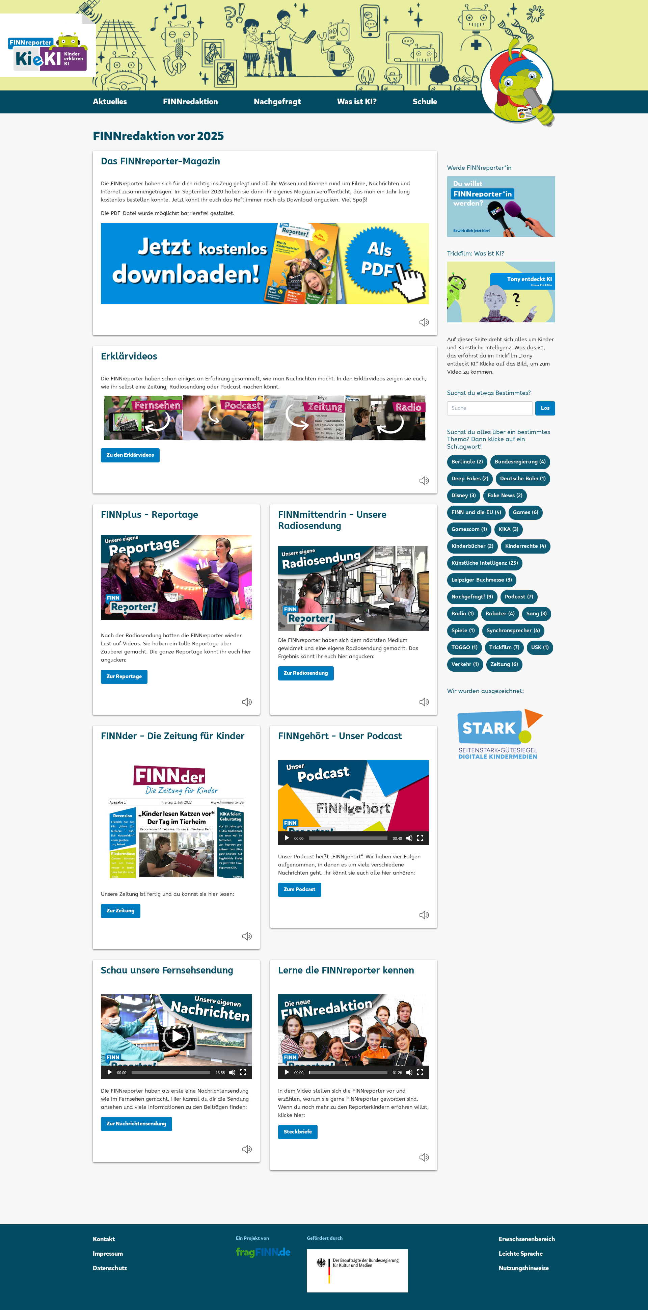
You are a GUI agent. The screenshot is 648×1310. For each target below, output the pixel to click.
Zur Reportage (124, 676)
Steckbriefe (298, 1132)
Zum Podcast (300, 889)
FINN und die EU (476, 512)
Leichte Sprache (521, 1254)
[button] (353, 802)
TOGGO (465, 647)
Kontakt (104, 1239)
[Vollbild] (420, 838)
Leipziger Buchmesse (482, 580)
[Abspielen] (287, 838)
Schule (425, 102)
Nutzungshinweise (524, 1268)
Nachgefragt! (472, 597)
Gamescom (469, 529)
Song (536, 614)
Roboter (500, 614)
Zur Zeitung (121, 911)
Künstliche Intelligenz (485, 563)
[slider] (348, 838)
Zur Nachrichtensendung (136, 1124)
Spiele (463, 630)
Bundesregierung (520, 462)
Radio (463, 614)
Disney (464, 495)
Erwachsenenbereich (527, 1239)
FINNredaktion (190, 102)
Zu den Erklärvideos (130, 455)
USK (540, 647)
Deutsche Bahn (523, 479)
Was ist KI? (357, 102)
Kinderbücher (472, 546)
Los (545, 408)
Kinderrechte (525, 546)
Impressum (108, 1254)
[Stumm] (409, 838)
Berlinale (467, 462)
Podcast (519, 597)
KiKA (508, 529)
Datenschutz (110, 1268)
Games (525, 512)
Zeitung (504, 664)
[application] (353, 802)
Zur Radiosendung (306, 673)
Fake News (505, 495)
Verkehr (465, 664)
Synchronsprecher (513, 630)
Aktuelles (110, 102)
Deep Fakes (470, 479)
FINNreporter (48, 45)
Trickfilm (504, 647)
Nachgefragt (277, 102)
